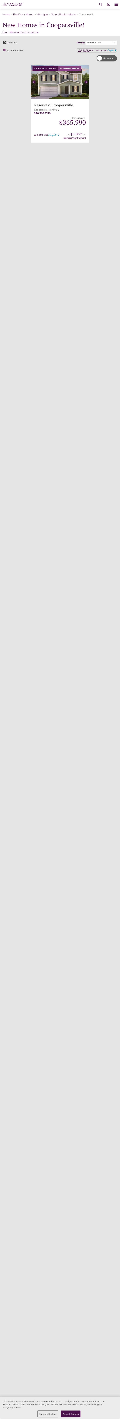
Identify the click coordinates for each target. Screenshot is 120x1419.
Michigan (42, 14)
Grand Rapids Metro (63, 14)
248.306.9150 (42, 113)
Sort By (80, 42)
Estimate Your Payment (74, 138)
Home (6, 14)
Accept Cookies (71, 1414)
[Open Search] (100, 4)
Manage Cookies (48, 1414)
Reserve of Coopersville (53, 105)
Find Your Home (23, 14)
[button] (34, 82)
